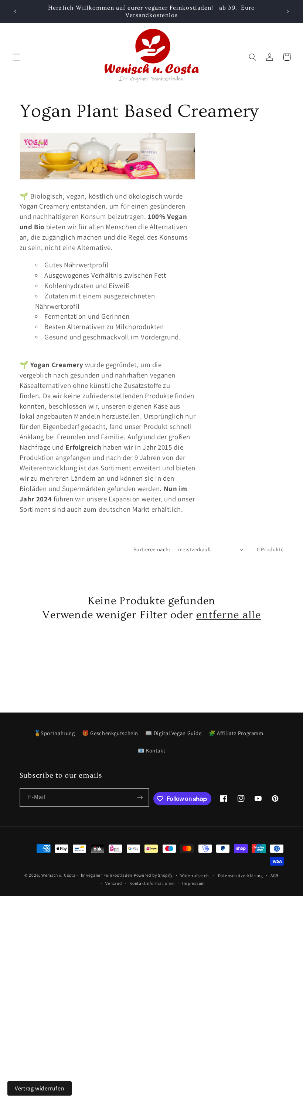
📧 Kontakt (152, 750)
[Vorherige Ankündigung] (15, 11)
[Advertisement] (151, 947)
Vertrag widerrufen (39, 1088)
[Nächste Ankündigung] (288, 11)
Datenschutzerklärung (240, 875)
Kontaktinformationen (152, 883)
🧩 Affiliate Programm (236, 733)
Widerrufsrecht (195, 875)
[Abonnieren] (140, 797)
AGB (274, 875)
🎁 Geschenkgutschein (110, 733)
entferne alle (228, 615)
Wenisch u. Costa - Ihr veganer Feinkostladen (86, 875)
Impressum (193, 883)
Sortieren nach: (151, 549)
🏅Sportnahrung (54, 733)
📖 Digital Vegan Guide (173, 733)
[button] (16, 56)
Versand (113, 883)
